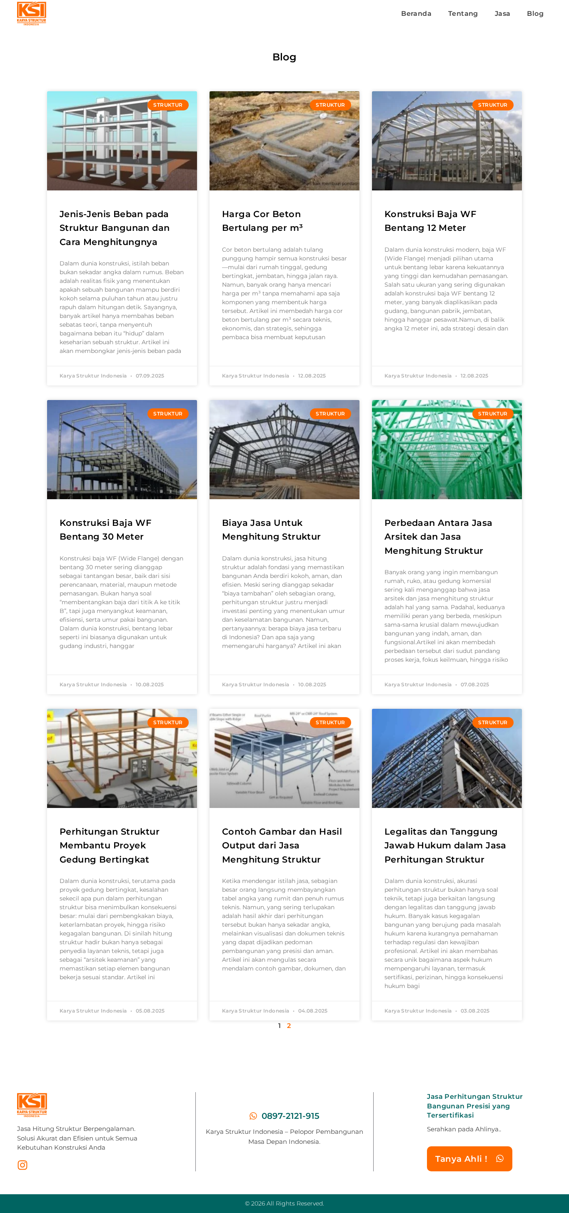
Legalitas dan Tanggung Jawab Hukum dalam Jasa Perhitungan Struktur (445, 845)
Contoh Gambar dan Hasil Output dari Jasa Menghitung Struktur (282, 845)
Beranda (416, 14)
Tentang (463, 14)
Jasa (503, 14)
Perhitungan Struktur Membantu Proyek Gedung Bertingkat (110, 845)
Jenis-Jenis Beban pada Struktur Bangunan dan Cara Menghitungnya (115, 228)
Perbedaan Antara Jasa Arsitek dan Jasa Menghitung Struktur (438, 537)
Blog (535, 14)
